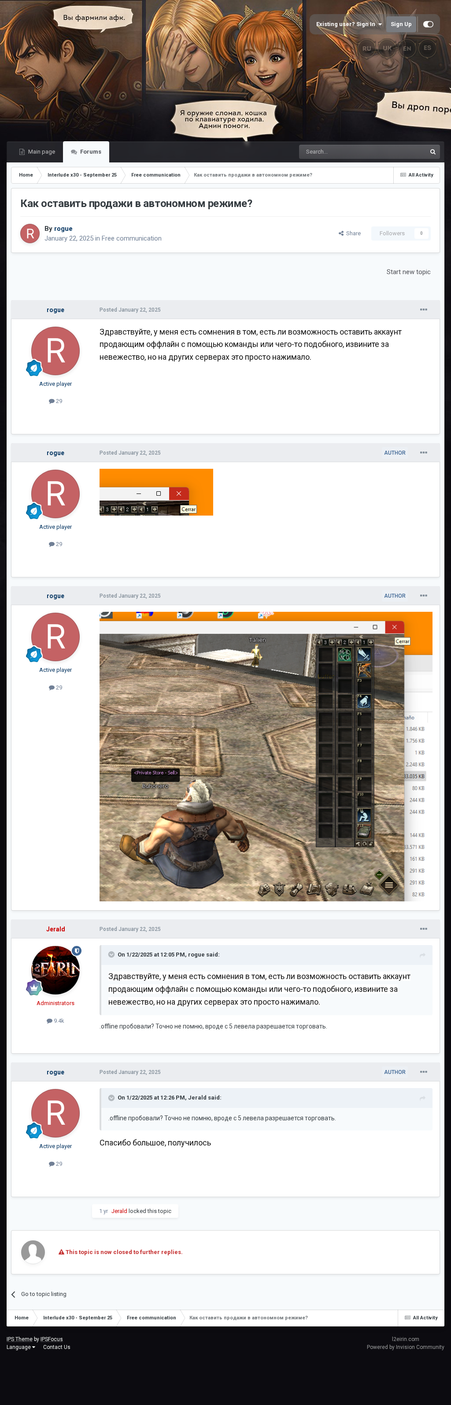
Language (19, 1347)
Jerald (197, 1097)
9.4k (58, 1020)
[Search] (433, 152)
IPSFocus (52, 1339)
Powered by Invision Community (405, 1347)
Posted (130, 310)
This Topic (401, 152)
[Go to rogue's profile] (30, 233)
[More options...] (424, 310)
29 (58, 401)
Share (352, 233)
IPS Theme (20, 1339)
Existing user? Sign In (347, 24)
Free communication (132, 238)
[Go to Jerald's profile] (55, 970)
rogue (196, 954)
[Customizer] (428, 24)
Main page (41, 151)
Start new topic (409, 272)
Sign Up (401, 24)
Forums (90, 151)
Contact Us (56, 1347)
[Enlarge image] (156, 491)
